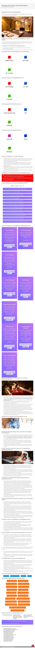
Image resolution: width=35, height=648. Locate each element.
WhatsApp (9, 151)
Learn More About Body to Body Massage (10, 373)
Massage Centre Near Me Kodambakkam (8, 6)
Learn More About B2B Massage (26, 295)
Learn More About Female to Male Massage (26, 345)
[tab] (12, 186)
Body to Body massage (13, 398)
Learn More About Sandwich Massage (26, 244)
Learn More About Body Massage (10, 347)
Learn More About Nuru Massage (10, 246)
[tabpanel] (17, 205)
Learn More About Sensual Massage (10, 294)
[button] (6, 576)
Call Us (25, 139)
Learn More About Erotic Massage (10, 272)
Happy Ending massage (20, 398)
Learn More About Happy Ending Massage (10, 318)
